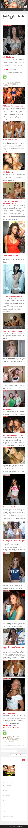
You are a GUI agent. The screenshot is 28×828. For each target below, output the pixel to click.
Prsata (6, 21)
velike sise (21, 745)
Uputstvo (5, 814)
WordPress (21, 826)
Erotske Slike (17, 21)
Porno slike (7, 793)
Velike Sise (12, 21)
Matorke (6, 787)
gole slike (10, 745)
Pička (6, 790)
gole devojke (5, 745)
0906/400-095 (6, 71)
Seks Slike (7, 798)
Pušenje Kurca (8, 795)
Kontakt (4, 811)
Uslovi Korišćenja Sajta (8, 816)
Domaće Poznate (8, 782)
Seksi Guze (7, 800)
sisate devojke (16, 745)
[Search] (23, 760)
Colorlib (13, 826)
